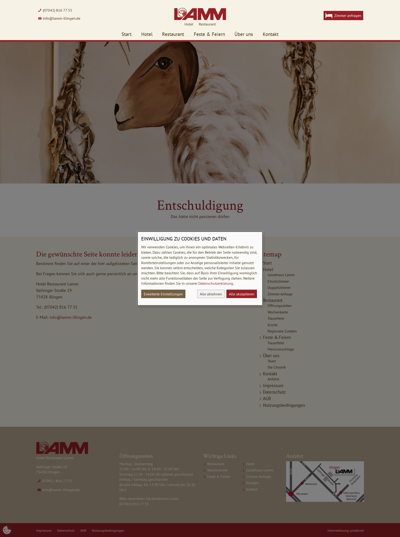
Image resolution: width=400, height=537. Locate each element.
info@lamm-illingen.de (61, 18)
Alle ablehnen (211, 293)
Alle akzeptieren (241, 293)
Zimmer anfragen (347, 15)
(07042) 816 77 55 (57, 10)
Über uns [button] (243, 34)
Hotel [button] (147, 34)
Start (126, 34)
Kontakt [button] (270, 34)
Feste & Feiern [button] (209, 34)
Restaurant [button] (173, 34)
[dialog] (200, 269)
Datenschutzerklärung (215, 283)
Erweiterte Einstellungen (163, 293)
